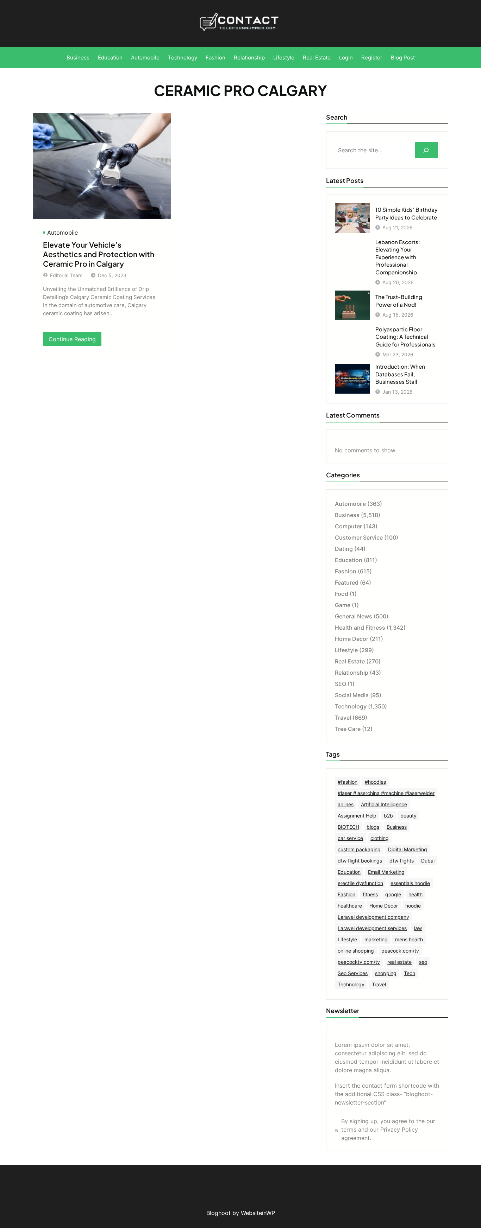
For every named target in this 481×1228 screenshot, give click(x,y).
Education (348, 560)
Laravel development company (373, 917)
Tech (409, 973)
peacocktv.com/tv (359, 962)
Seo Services (353, 973)
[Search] (426, 150)
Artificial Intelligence (384, 804)
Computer (348, 526)
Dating (344, 548)
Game (342, 605)
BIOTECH (348, 827)
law (418, 928)
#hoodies (375, 782)
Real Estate (350, 661)
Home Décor (383, 906)
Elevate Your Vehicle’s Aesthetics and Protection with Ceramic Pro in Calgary (98, 254)
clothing (379, 838)
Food (341, 593)
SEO (340, 683)
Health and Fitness (360, 627)
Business (347, 514)
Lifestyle (346, 650)
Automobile (62, 232)
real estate (399, 962)
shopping (385, 973)
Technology (351, 706)
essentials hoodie (410, 883)
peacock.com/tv (400, 951)
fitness (370, 894)
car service (350, 838)
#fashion (347, 782)
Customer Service (359, 537)
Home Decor (351, 638)
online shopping (356, 951)
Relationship (351, 672)
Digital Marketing (407, 849)
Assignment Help (357, 816)
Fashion (345, 571)
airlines (346, 804)
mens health (409, 939)
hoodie (413, 906)
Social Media (352, 695)
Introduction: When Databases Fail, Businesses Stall (400, 374)
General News (353, 616)
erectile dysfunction (360, 883)
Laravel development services (372, 928)
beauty (408, 816)
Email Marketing (386, 872)
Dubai (428, 861)
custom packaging (359, 849)
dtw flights (401, 861)
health (415, 894)
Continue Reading (75, 340)
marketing (376, 939)
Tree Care (348, 728)
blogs (373, 827)
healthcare (350, 906)
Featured (346, 582)
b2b (388, 816)
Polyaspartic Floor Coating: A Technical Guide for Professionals (405, 337)
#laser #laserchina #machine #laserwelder (386, 793)
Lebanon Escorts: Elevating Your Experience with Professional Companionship (397, 256)
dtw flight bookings (360, 861)
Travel (343, 717)
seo (423, 962)
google (393, 894)
